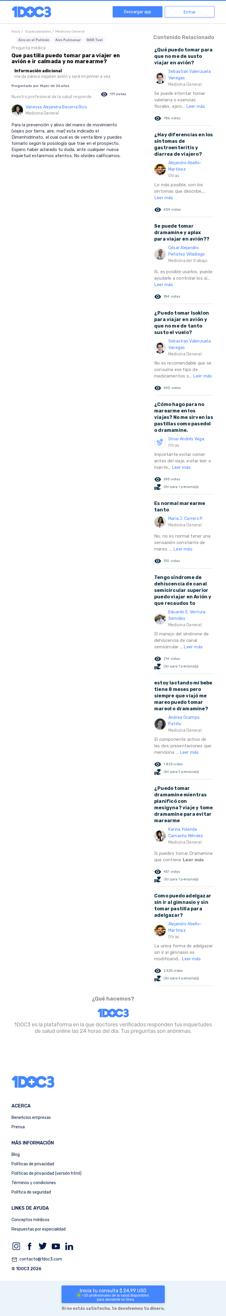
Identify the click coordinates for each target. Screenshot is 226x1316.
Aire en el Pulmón (33, 39)
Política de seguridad (31, 1192)
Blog (15, 1154)
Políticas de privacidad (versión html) (46, 1173)
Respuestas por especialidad (38, 1229)
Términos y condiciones (33, 1182)
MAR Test (95, 39)
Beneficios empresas (31, 1117)
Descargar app (137, 11)
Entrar (190, 12)
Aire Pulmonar (68, 39)
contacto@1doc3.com (36, 1259)
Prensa (18, 1126)
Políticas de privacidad (32, 1163)
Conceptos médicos (30, 1219)
